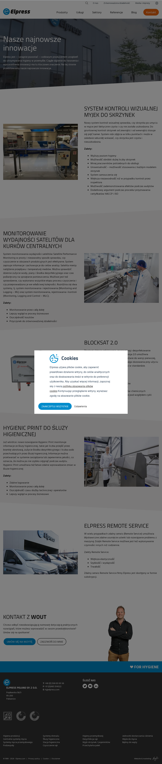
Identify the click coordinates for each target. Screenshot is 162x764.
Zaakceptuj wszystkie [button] (55, 407)
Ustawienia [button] (80, 406)
